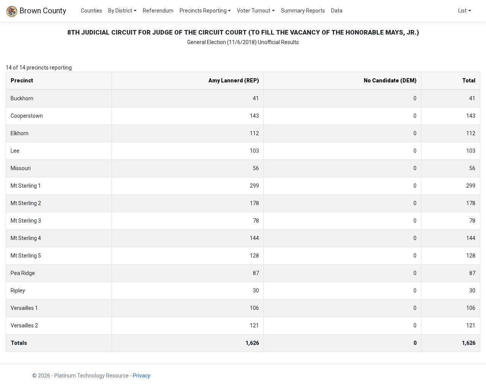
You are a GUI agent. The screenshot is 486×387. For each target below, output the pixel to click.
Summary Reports (303, 11)
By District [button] (120, 11)
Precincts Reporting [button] (203, 11)
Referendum (158, 11)
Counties (91, 11)
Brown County (41, 10)
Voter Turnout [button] (253, 11)
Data (336, 11)
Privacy (141, 376)
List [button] (462, 11)
